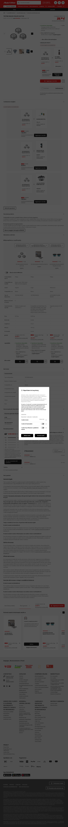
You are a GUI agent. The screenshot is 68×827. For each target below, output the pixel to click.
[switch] (42, 424)
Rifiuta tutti (27, 435)
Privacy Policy (23, 416)
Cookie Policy (23, 414)
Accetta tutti (40, 435)
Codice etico (29, 416)
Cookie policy (35, 416)
